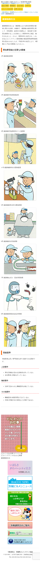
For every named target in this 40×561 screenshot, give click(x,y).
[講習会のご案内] (20, 525)
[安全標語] (20, 498)
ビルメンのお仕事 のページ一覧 (11, 453)
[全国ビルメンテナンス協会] (20, 533)
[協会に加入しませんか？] (20, 514)
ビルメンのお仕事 (7, 9)
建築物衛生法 (5, 458)
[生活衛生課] (20, 541)
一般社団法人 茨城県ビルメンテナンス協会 (14, 12)
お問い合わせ (18, 9)
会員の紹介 (20, 5)
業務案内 (13, 5)
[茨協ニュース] (20, 483)
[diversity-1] (20, 468)
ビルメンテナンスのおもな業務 (11, 455)
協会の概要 (5, 5)
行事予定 (28, 5)
